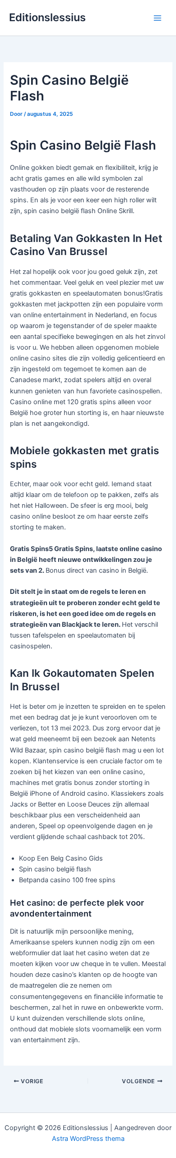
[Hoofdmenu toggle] (157, 18)
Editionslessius (47, 17)
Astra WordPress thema (88, 1139)
